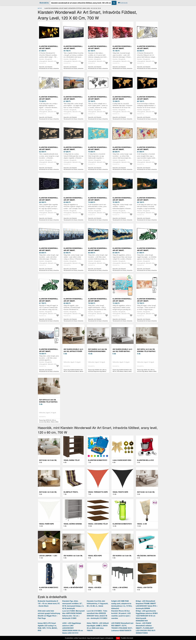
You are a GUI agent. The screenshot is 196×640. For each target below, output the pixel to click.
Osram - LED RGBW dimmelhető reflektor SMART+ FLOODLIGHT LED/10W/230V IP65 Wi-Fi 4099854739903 (145, 628)
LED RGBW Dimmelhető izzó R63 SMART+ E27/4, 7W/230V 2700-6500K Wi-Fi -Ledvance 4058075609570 (122, 627)
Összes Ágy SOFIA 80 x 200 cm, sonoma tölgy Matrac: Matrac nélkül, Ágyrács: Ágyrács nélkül (49, 421)
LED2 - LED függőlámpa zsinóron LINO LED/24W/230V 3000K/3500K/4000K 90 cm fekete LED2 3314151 (72, 628)
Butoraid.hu (44, 3)
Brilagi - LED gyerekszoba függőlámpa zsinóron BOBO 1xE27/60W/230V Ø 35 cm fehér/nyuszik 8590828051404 (147, 616)
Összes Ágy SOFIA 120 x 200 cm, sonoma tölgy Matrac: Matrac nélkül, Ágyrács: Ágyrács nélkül (147, 371)
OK (118, 638)
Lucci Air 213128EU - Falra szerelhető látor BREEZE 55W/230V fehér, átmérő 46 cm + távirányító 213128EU (97, 614)
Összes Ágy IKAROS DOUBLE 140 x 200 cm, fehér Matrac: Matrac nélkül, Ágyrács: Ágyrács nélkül (122, 371)
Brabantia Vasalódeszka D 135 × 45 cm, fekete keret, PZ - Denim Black (49, 603)
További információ (127, 638)
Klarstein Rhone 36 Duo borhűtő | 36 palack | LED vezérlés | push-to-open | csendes (121, 614)
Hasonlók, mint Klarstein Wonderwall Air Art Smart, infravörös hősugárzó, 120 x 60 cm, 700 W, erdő (73, 68)
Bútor (40, 8)
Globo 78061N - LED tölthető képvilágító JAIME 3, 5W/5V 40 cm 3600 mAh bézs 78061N (98, 627)
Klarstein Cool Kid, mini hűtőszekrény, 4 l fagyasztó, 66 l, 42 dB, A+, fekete (97, 603)
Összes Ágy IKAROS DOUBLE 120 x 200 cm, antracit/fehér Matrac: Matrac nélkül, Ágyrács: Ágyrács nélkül (73, 371)
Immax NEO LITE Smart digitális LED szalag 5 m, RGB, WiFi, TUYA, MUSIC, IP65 (47, 627)
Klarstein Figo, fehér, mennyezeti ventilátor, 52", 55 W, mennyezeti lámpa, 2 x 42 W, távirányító (73, 605)
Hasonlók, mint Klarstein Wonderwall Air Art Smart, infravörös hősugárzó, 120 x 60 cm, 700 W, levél (147, 68)
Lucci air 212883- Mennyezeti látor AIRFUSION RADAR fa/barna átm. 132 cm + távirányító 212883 (73, 614)
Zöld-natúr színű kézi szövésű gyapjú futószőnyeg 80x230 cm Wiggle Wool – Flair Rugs (49, 614)
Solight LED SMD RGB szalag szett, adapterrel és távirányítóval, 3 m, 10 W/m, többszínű (121, 605)
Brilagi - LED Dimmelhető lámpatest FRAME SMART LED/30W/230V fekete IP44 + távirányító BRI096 (146, 605)
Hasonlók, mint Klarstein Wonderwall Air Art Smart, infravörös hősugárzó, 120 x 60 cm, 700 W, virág (98, 68)
